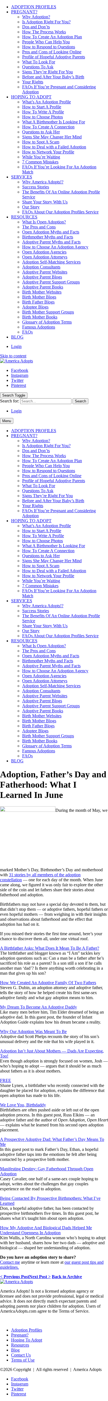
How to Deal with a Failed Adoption (54, 147)
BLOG (17, 337)
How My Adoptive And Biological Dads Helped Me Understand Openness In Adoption (46, 1230)
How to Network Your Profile (48, 152)
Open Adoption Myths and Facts (50, 232)
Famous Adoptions (38, 327)
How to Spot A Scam (40, 142)
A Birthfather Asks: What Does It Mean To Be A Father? (49, 948)
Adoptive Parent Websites (44, 272)
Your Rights (32, 81)
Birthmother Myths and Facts (47, 237)
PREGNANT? (24, 11)
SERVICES (21, 177)
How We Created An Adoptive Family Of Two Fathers (48, 982)
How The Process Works (44, 31)
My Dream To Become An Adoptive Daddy (38, 1007)
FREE (5, 1080)
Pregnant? (20, 1335)
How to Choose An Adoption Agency (55, 247)
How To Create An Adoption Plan (52, 36)
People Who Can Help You (46, 41)
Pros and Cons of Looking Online (51, 51)
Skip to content (13, 356)
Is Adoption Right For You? (46, 21)
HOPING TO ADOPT (31, 96)
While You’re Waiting (41, 157)
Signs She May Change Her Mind (52, 137)
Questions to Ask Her (41, 132)
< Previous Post (14, 1276)
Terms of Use (23, 1360)
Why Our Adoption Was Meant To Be (33, 1031)
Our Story (31, 207)
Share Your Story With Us (45, 202)
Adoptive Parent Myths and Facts (51, 242)
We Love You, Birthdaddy (23, 1105)
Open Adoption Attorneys (44, 257)
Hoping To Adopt (26, 1340)
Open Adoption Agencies (44, 252)
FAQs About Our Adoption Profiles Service (60, 212)
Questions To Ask (37, 66)
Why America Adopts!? (42, 182)
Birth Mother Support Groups (48, 312)
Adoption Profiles (26, 1330)
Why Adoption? (36, 16)
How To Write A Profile (43, 112)
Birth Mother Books (39, 317)
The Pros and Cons (39, 227)
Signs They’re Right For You (47, 71)
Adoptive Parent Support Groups (51, 282)
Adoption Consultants (41, 267)
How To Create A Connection (48, 127)
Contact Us (21, 1355)
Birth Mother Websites (41, 292)
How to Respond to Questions (48, 46)
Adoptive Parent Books (42, 287)
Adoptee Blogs (35, 307)
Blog (15, 1350)
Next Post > (40, 1276)
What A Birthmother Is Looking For (53, 122)
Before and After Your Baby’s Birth (53, 76)
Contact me (10, 1262)
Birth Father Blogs (38, 302)
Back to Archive (67, 1276)
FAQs (27, 332)
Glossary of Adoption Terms (47, 322)
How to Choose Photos (42, 117)
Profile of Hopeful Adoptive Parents (53, 56)
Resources (20, 1345)
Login (16, 346)
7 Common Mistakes (40, 162)
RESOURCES (24, 217)
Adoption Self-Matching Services (51, 262)
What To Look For (38, 61)
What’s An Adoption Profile (46, 101)
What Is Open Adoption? (44, 222)
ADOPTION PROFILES (33, 6)
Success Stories (35, 187)
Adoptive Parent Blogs (42, 277)
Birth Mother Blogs (39, 297)
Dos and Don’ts (36, 26)
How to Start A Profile (41, 106)
